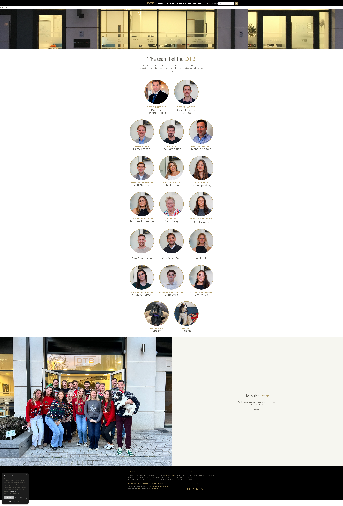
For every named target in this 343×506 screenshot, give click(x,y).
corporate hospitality (170, 475)
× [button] (26, 474)
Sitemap (160, 483)
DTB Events (132, 471)
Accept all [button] (9, 497)
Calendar (181, 3)
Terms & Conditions (142, 483)
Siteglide (155, 488)
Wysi (140, 488)
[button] (3, 7)
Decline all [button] (21, 497)
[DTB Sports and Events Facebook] (188, 488)
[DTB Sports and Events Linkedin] (193, 488)
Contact (192, 3)
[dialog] (15, 488)
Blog (200, 3)
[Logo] (151, 3)
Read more (14, 491)
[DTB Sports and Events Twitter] (197, 488)
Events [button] (170, 3)
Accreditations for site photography (158, 486)
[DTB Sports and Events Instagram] (202, 488)
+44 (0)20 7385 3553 (211, 3)
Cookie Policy (153, 483)
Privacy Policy (132, 483)
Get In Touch (192, 471)
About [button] (161, 3)
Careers (256, 410)
